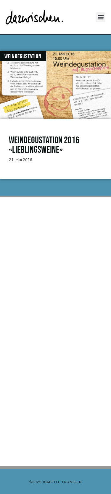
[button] (100, 17)
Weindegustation (22, 56)
